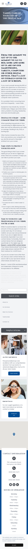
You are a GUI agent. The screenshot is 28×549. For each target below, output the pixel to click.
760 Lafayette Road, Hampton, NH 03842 (14, 463)
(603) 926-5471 (14, 472)
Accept (14, 545)
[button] (2, 4)
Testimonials (6, 317)
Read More (14, 373)
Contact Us (6, 322)
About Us (5, 302)
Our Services (6, 307)
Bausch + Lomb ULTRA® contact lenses (13, 245)
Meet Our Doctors (8, 312)
